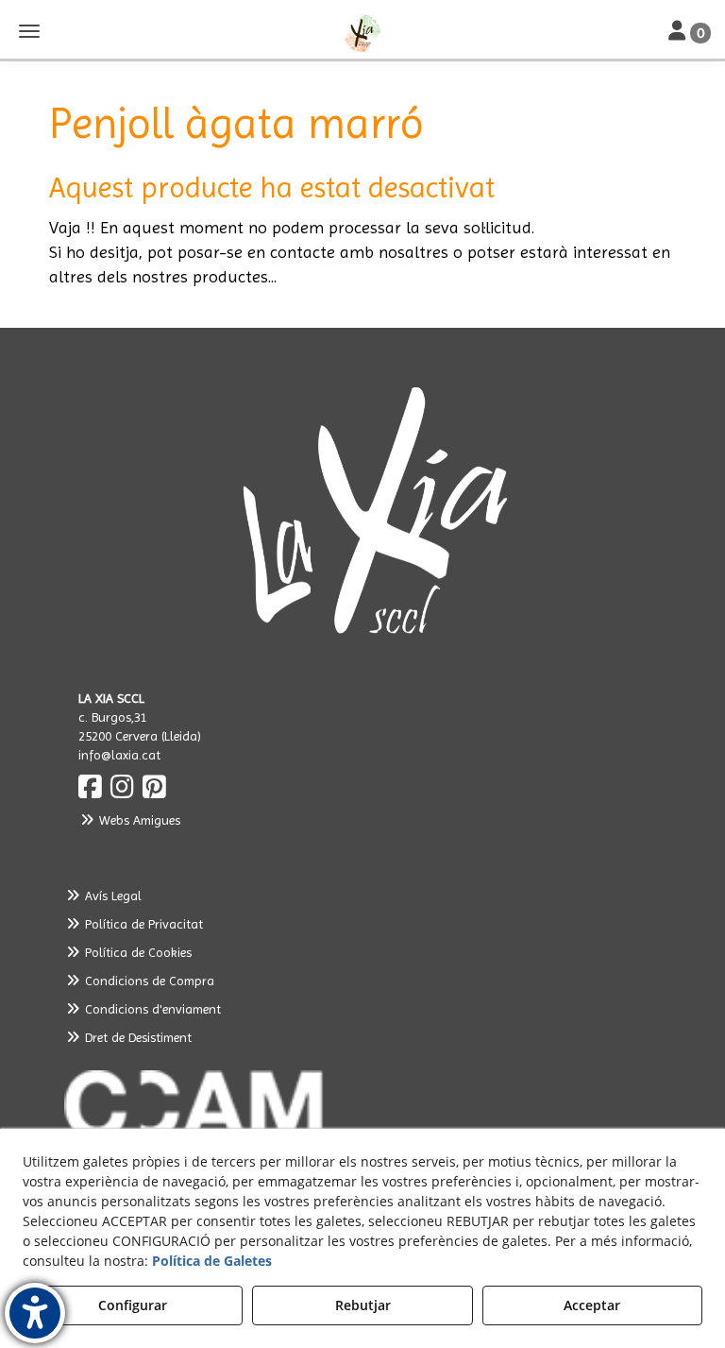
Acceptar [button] (592, 1305)
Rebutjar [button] (363, 1305)
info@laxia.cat (119, 754)
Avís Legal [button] (111, 895)
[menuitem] (362, 895)
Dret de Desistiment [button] (136, 1037)
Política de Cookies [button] (136, 952)
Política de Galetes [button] (212, 1261)
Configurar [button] (132, 1305)
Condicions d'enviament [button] (151, 1008)
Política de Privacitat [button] (142, 923)
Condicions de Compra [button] (147, 980)
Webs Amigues (137, 820)
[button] (362, 33)
